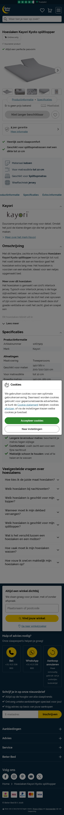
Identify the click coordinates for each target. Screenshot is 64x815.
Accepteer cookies (32, 420)
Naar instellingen (32, 428)
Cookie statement (27, 404)
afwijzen (9, 408)
